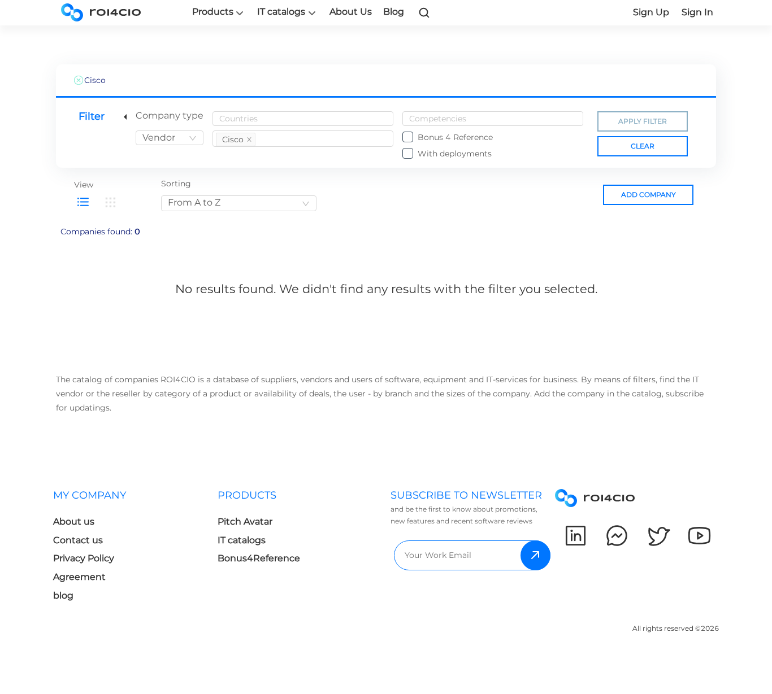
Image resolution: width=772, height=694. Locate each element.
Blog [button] (393, 11)
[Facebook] (616, 535)
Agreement (79, 576)
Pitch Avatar (245, 521)
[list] (83, 202)
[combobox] (169, 137)
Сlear (642, 146)
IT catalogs (281, 12)
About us (73, 521)
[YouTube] (699, 535)
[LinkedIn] (575, 535)
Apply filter (642, 121)
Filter (92, 116)
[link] (424, 12)
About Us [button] (350, 11)
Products (212, 12)
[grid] (110, 202)
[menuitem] (135, 548)
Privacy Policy (83, 558)
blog (63, 595)
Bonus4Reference (259, 558)
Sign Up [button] (651, 12)
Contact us (78, 540)
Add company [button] (648, 194)
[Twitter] (658, 535)
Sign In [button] (697, 12)
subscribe (535, 555)
